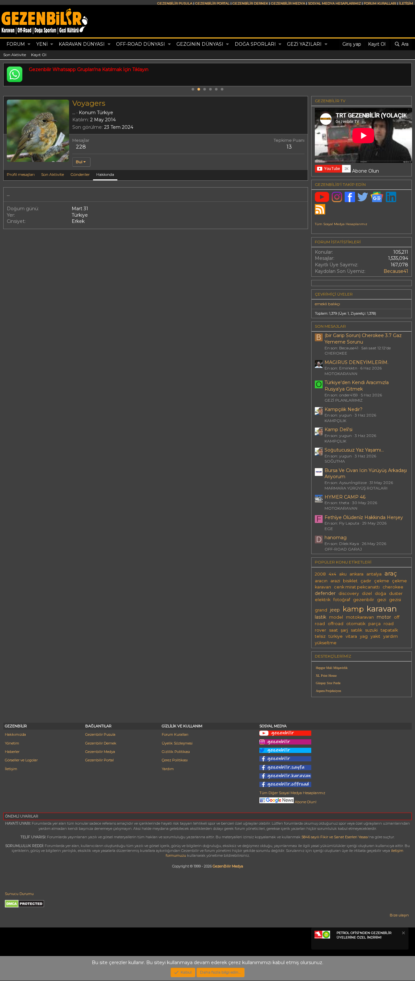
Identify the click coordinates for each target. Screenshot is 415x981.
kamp (353, 608)
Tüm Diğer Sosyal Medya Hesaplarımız (292, 793)
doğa (380, 593)
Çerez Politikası (175, 760)
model (336, 617)
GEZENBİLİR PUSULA (174, 3)
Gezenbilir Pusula (100, 734)
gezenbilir (363, 599)
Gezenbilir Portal (99, 760)
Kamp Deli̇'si (338, 429)
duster (396, 593)
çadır (366, 580)
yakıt (375, 636)
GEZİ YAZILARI (304, 44)
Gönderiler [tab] (80, 174)
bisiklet (350, 580)
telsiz (320, 636)
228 (81, 147)
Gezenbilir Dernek (100, 743)
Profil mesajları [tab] (21, 174)
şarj (344, 630)
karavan (382, 608)
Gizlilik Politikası (176, 751)
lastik (320, 617)
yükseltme (326, 642)
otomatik (355, 623)
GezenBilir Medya (228, 866)
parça (374, 623)
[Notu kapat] (403, 934)
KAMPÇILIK (335, 420)
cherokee (393, 587)
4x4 (332, 574)
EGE (329, 528)
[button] (29, 44)
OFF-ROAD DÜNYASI (140, 44)
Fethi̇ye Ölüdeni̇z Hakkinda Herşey (364, 517)
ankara (356, 574)
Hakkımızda (15, 734)
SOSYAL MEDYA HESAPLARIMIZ (334, 3)
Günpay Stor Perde (328, 683)
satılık (356, 630)
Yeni (42, 44)
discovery (348, 593)
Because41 (396, 271)
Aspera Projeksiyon (328, 691)
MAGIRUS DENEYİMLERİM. (356, 362)
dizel (367, 593)
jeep (335, 610)
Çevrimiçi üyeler (334, 294)
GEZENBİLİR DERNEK (250, 3)
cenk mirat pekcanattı (357, 587)
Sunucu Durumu (19, 893)
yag (364, 636)
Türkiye (105, 112)
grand (321, 610)
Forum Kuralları (175, 734)
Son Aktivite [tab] (52, 174)
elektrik (322, 599)
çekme (381, 580)
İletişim (11, 769)
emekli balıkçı (327, 303)
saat (333, 630)
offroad (335, 623)
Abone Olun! (305, 802)
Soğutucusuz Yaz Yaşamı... (354, 450)
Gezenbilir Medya (100, 751)
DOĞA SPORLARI (255, 44)
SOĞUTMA (335, 461)
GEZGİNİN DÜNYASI (199, 44)
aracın (321, 580)
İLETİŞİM (406, 3)
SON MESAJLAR (330, 326)
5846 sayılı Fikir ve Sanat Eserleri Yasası (335, 837)
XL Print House (326, 675)
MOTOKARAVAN (341, 373)
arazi (335, 580)
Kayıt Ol (38, 54)
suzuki (371, 630)
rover (320, 630)
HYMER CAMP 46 (345, 497)
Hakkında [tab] (105, 174)
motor (384, 617)
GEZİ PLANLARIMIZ (343, 400)
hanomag (336, 537)
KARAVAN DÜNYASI (82, 44)
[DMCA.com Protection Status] (24, 906)
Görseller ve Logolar (21, 760)
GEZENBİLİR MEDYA (288, 3)
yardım (390, 636)
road (389, 623)
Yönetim (12, 743)
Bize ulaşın (399, 915)
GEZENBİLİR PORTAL (212, 3)
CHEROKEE (336, 353)
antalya (374, 574)
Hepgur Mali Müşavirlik (332, 668)
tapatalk (389, 630)
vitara (351, 636)
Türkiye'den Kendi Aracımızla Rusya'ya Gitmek (357, 386)
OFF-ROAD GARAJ (343, 549)
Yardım (168, 769)
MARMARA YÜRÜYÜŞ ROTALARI (356, 488)
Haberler (12, 751)
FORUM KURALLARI (380, 3)
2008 (320, 574)
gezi (381, 599)
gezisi (395, 599)
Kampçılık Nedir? (343, 409)
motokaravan (360, 617)
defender (325, 593)
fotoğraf (341, 599)
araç (391, 573)
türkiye (335, 636)
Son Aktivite (14, 54)
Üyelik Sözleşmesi (177, 743)
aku (343, 574)
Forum (15, 44)
